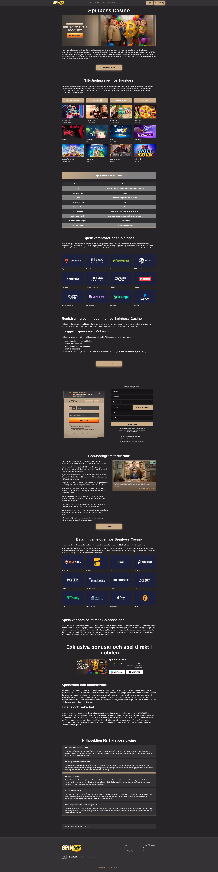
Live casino (95, 100)
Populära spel (71, 100)
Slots (143, 100)
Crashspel (119, 100)
